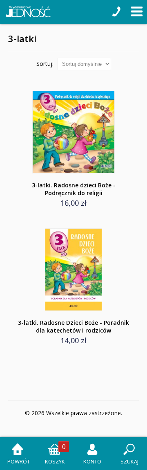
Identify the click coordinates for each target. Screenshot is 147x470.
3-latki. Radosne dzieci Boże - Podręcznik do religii (74, 189)
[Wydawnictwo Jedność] (26, 12)
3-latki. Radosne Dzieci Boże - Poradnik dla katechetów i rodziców (73, 326)
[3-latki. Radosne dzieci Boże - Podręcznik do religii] (73, 132)
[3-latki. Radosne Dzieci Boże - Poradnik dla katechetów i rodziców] (73, 269)
